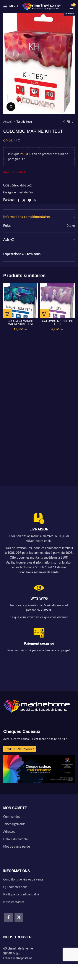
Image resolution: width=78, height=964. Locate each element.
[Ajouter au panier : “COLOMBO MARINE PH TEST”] (44, 313)
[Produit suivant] (72, 122)
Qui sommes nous (15, 887)
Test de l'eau (24, 121)
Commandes (11, 816)
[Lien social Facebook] (18, 200)
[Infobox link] (39, 544)
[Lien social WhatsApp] (34, 200)
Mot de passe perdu (16, 846)
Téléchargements (14, 824)
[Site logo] (41, 6)
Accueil (8, 121)
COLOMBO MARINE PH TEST (57, 323)
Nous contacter (13, 902)
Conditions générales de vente (23, 879)
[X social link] (24, 200)
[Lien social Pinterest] (29, 200)
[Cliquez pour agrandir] (10, 106)
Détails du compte (15, 839)
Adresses (9, 831)
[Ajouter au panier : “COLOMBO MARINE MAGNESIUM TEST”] (7, 313)
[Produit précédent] (64, 122)
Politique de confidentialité (21, 894)
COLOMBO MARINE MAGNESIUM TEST (21, 323)
